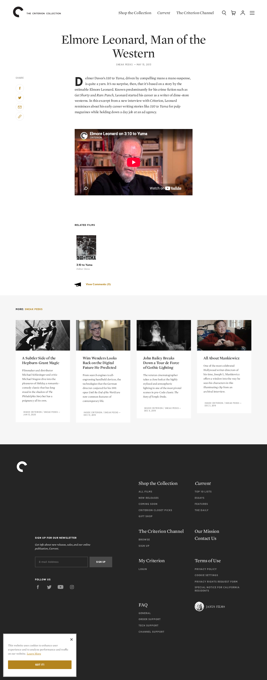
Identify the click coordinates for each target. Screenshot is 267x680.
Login (143, 569)
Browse (144, 539)
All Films (145, 491)
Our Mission (207, 531)
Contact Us (205, 538)
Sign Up (144, 545)
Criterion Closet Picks (155, 510)
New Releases (149, 497)
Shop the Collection (134, 12)
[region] (39, 655)
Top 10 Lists (203, 491)
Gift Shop (146, 516)
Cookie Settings (206, 575)
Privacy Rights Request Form (216, 581)
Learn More (34, 653)
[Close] (71, 639)
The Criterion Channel (195, 12)
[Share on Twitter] (20, 98)
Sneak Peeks (124, 64)
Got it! (40, 664)
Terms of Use (208, 560)
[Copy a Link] (20, 116)
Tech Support (149, 625)
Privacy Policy (206, 569)
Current (163, 12)
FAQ (143, 605)
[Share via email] (20, 107)
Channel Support (151, 631)
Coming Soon (148, 503)
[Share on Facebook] (20, 88)
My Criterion (152, 560)
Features (201, 503)
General (145, 613)
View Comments (98, 284)
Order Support (150, 619)
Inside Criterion (32, 412)
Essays (199, 497)
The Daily (202, 510)
